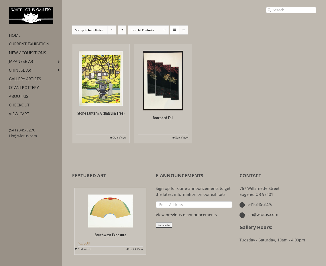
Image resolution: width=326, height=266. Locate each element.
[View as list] (183, 30)
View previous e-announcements (186, 214)
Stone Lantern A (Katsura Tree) (101, 113)
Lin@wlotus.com (23, 135)
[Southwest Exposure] (110, 207)
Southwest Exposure (110, 234)
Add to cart (84, 249)
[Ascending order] (122, 30)
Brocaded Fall (163, 117)
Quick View (119, 137)
